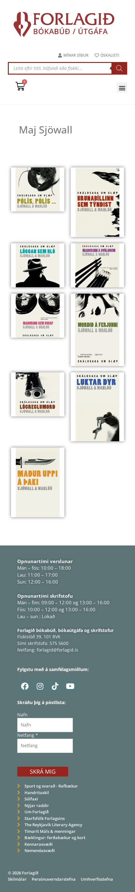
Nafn (22, 715)
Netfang (27, 735)
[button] (122, 87)
